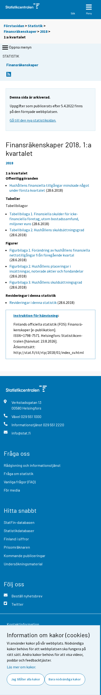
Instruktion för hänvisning (35, 315)
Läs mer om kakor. (21, 667)
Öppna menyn (20, 47)
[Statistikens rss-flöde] (8, 75)
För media (12, 490)
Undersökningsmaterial (23, 564)
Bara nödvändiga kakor (65, 679)
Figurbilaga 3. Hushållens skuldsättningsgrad (45, 282)
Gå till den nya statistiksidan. (33, 120)
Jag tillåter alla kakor (25, 679)
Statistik (35, 25)
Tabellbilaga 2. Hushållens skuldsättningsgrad (46, 230)
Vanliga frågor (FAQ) (19, 482)
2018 (43, 31)
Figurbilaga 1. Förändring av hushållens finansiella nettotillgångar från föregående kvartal (49, 252)
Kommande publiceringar (24, 555)
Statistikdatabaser (19, 530)
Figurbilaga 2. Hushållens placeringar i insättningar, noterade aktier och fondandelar (46, 268)
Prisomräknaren (17, 547)
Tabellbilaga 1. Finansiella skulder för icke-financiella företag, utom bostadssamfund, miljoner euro (44, 218)
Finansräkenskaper (20, 31)
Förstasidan (14, 25)
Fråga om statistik (18, 473)
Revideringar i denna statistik (33, 302)
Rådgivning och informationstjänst (32, 465)
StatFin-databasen (19, 522)
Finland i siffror (16, 539)
